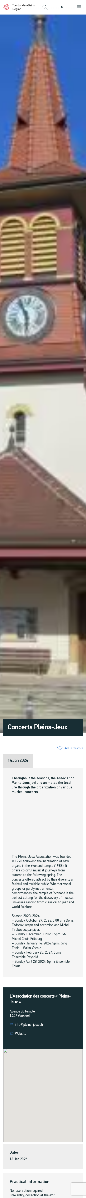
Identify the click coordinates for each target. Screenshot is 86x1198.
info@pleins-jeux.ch (29, 1025)
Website (20, 1034)
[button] (45, 7)
